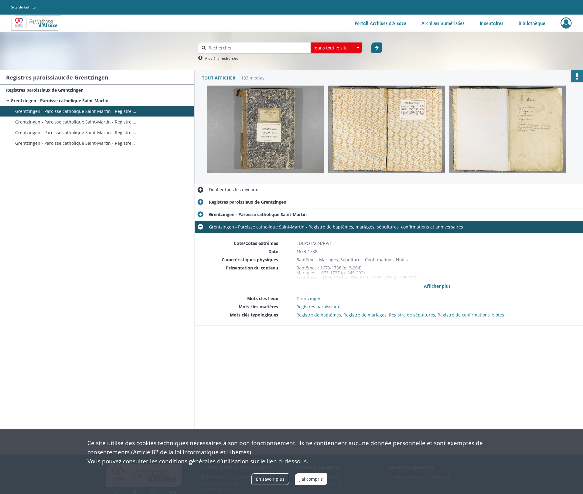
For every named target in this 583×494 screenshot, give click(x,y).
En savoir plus (270, 479)
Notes (498, 315)
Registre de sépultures (412, 315)
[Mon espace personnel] (566, 23)
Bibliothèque (532, 23)
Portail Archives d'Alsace (380, 23)
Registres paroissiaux (318, 307)
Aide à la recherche (221, 58)
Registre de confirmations (464, 315)
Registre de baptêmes (318, 315)
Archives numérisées (443, 23)
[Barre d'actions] (577, 76)
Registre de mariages (365, 315)
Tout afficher (218, 78)
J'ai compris (311, 479)
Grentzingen (309, 298)
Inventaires (491, 23)
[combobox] (336, 47)
